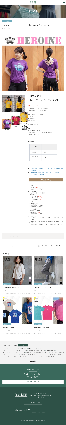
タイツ (57, 350)
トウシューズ (41, 356)
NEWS (51, 410)
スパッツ (14, 356)
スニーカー (34, 356)
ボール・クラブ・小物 (22, 350)
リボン (55, 352)
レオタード (30, 354)
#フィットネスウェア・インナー (22, 236)
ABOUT (34, 410)
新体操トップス (27, 356)
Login (33, 422)
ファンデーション (43, 354)
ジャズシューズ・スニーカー (42, 352)
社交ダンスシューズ (50, 350)
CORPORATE (44, 410)
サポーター (19, 356)
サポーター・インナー (8, 354)
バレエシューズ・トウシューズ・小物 (36, 350)
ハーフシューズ (6, 358)
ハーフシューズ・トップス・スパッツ (11, 352)
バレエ (10, 345)
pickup (29, 348)
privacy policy (41, 412)
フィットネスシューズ (37, 348)
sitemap (34, 412)
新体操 (15, 345)
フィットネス (23, 345)
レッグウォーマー (15, 358)
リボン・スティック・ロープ (9, 350)
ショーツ (9, 356)
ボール (51, 352)
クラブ (35, 354)
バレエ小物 (58, 354)
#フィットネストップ (9, 236)
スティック (16, 354)
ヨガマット (22, 358)
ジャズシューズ (51, 354)
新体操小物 (61, 352)
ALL (5, 345)
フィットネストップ (22, 348)
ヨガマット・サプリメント (51, 356)
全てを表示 (33, 361)
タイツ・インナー (47, 348)
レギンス (23, 352)
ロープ (4, 356)
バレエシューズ (23, 354)
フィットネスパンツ (30, 352)
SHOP (38, 410)
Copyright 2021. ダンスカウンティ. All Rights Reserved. (33, 420)
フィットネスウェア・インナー (9, 348)
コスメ (59, 356)
